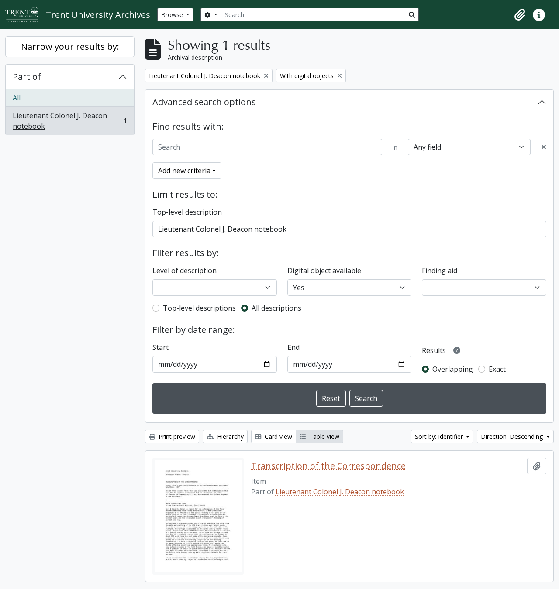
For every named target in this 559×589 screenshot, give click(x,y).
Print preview (176, 436)
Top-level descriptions (199, 308)
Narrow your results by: (70, 46)
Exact (497, 369)
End (293, 347)
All (17, 98)
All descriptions (276, 308)
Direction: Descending (513, 436)
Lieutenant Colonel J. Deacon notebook (69, 121)
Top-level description (187, 212)
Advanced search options (204, 102)
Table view (323, 436)
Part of (27, 76)
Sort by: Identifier (440, 436)
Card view (277, 436)
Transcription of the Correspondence (328, 466)
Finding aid (439, 270)
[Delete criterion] (543, 147)
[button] (519, 14)
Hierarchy (229, 436)
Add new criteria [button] (184, 170)
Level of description (184, 270)
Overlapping (452, 369)
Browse (173, 14)
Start (160, 347)
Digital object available (324, 270)
